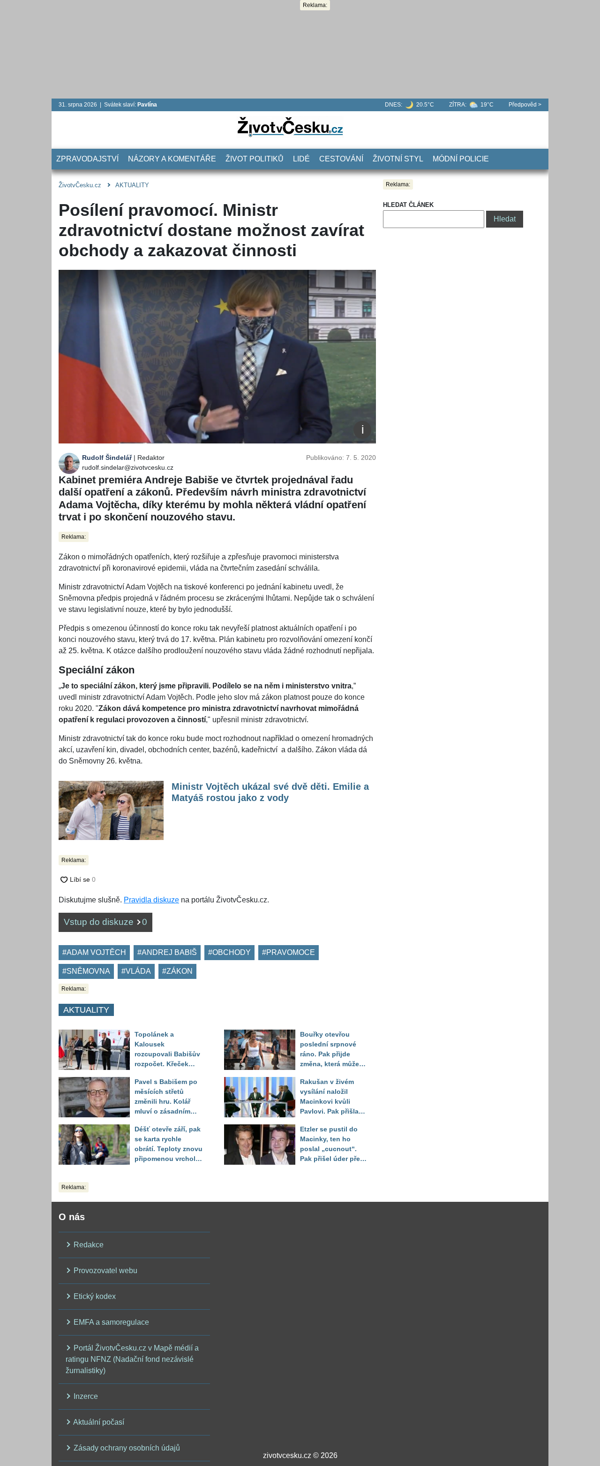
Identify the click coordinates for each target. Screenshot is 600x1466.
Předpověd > (525, 104)
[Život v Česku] (290, 126)
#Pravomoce (288, 952)
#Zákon (177, 971)
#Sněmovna (86, 971)
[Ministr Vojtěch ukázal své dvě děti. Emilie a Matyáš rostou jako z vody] (111, 810)
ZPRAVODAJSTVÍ (87, 159)
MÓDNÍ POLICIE (461, 159)
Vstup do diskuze (105, 922)
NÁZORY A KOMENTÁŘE (172, 159)
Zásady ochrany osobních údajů (126, 1448)
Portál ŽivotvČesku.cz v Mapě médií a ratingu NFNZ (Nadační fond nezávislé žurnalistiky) (132, 1359)
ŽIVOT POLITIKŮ (254, 159)
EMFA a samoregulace (110, 1322)
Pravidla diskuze (151, 900)
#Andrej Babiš (167, 952)
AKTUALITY (132, 185)
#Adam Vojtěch (94, 952)
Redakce (88, 1245)
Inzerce (85, 1396)
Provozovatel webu (104, 1271)
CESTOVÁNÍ (341, 159)
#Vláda (136, 971)
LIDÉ (301, 159)
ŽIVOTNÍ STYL (398, 159)
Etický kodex (94, 1296)
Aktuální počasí (98, 1422)
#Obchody (229, 952)
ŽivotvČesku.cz (80, 185)
